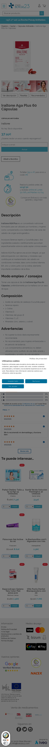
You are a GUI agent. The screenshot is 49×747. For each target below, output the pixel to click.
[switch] (5, 743)
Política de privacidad (38, 358)
